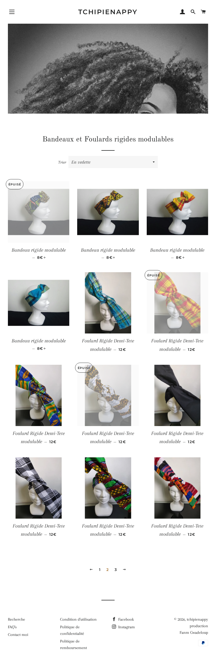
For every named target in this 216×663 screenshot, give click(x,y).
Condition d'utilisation (78, 619)
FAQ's (12, 627)
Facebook (125, 619)
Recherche (16, 619)
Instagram (126, 627)
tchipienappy (108, 12)
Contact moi (18, 634)
